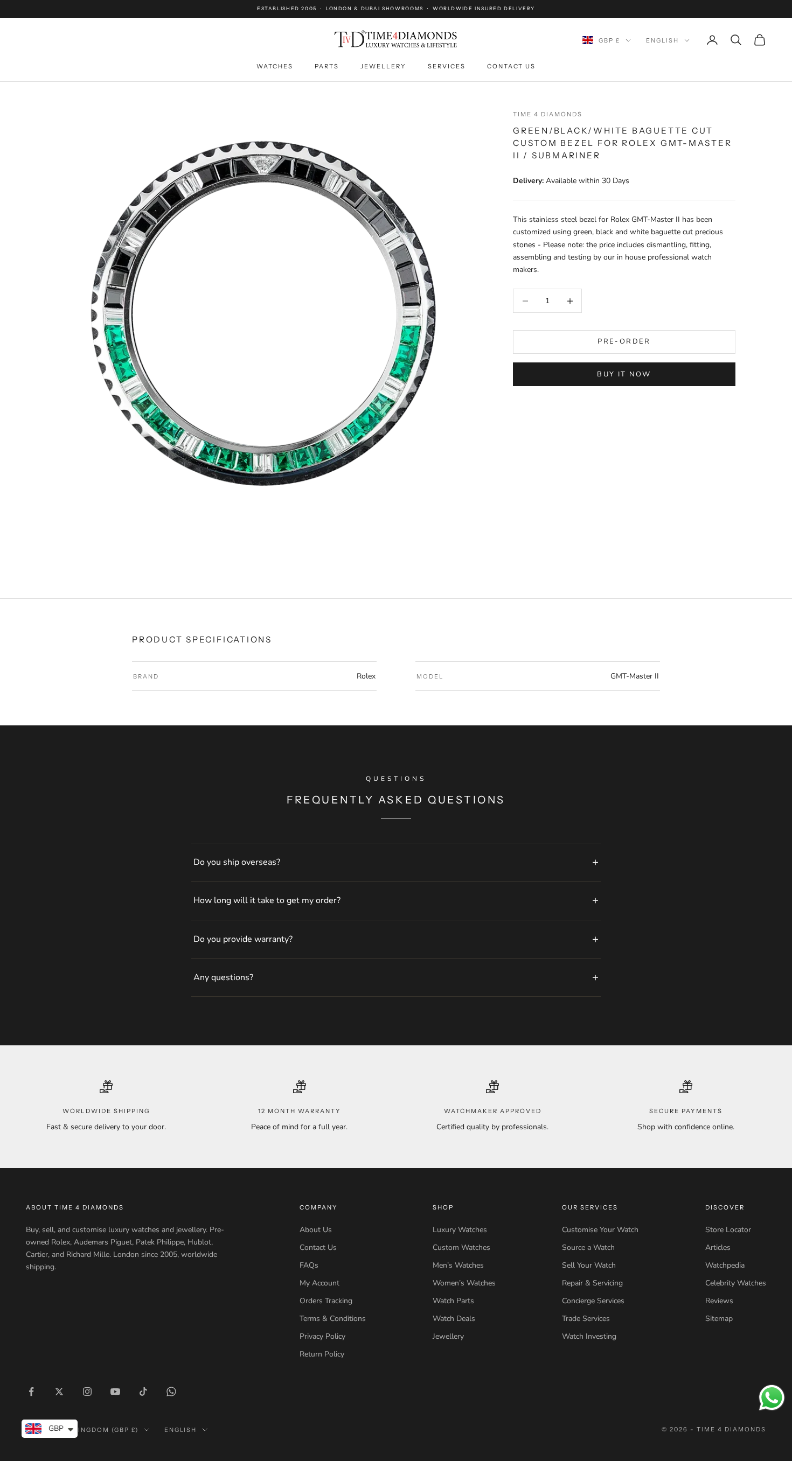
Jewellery (383, 66)
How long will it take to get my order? (267, 900)
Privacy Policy (322, 1336)
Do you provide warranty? (243, 939)
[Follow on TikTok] (143, 1391)
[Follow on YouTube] (115, 1391)
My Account (319, 1283)
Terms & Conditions (333, 1318)
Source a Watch (588, 1247)
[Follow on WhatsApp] (171, 1391)
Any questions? (223, 977)
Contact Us (511, 66)
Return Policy (322, 1354)
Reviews (719, 1301)
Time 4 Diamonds (547, 114)
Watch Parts (453, 1301)
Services (447, 66)
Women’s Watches (464, 1283)
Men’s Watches (458, 1265)
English (662, 40)
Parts (327, 66)
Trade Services (586, 1318)
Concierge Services (593, 1301)
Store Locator (728, 1230)
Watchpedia (725, 1265)
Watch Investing (589, 1336)
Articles (718, 1247)
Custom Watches (461, 1247)
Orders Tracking (326, 1301)
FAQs (309, 1265)
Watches (274, 66)
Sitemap (719, 1318)
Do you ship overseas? (236, 862)
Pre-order (624, 342)
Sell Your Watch (589, 1265)
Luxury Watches (460, 1230)
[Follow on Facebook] (31, 1391)
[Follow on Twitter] (59, 1391)
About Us (316, 1230)
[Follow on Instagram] (87, 1391)
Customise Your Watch (600, 1230)
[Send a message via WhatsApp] (772, 1398)
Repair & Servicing (592, 1283)
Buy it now (624, 374)
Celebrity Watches (735, 1283)
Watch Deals (454, 1318)
